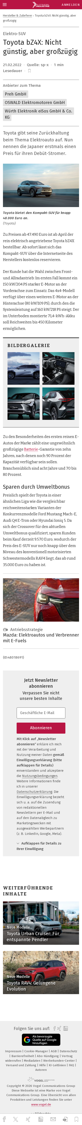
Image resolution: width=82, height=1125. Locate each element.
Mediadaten (32, 1061)
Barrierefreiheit (23, 1056)
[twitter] (16, 1119)
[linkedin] (41, 1119)
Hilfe (43, 1065)
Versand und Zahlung (21, 1065)
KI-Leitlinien (58, 1065)
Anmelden (71, 5)
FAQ (72, 1065)
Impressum (13, 1051)
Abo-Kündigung (48, 1056)
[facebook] (5, 1119)
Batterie (31, 449)
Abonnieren (41, 727)
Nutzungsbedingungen (39, 776)
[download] (65, 1119)
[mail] (54, 1119)
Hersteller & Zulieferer (17, 15)
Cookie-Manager (36, 1051)
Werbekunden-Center (59, 1061)
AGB (54, 1051)
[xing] (29, 1119)
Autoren (41, 1070)
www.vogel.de (41, 1104)
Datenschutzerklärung (34, 792)
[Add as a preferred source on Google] (41, 1040)
